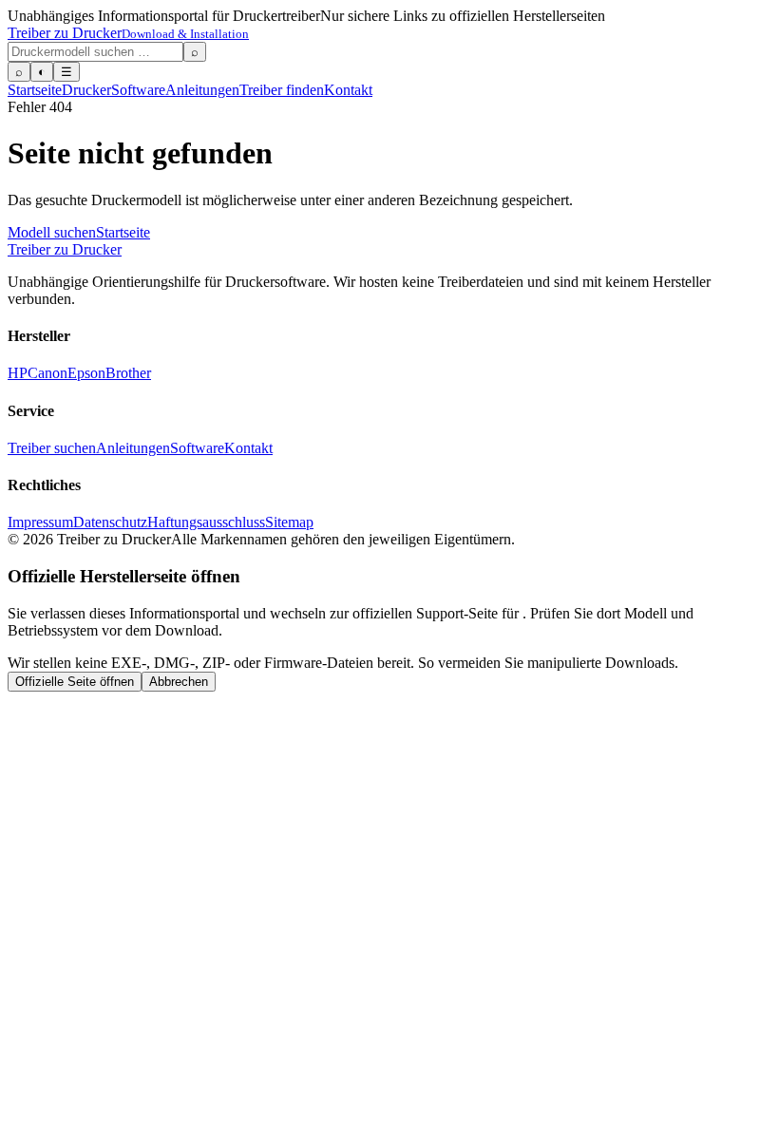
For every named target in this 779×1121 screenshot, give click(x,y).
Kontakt (348, 90)
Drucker (86, 90)
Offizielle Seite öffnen (74, 681)
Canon (47, 373)
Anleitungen (202, 90)
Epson (86, 373)
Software (138, 90)
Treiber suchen (52, 448)
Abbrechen (178, 681)
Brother (128, 373)
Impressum (40, 522)
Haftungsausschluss (206, 522)
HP (18, 373)
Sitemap (289, 522)
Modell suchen (52, 232)
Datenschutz (110, 522)
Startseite (35, 90)
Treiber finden (281, 90)
